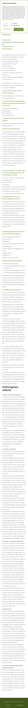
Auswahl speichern (8, 29)
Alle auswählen (18, 29)
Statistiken (14, 23)
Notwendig (6, 23)
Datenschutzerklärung (7, 19)
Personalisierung (15, 25)
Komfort (6, 25)
